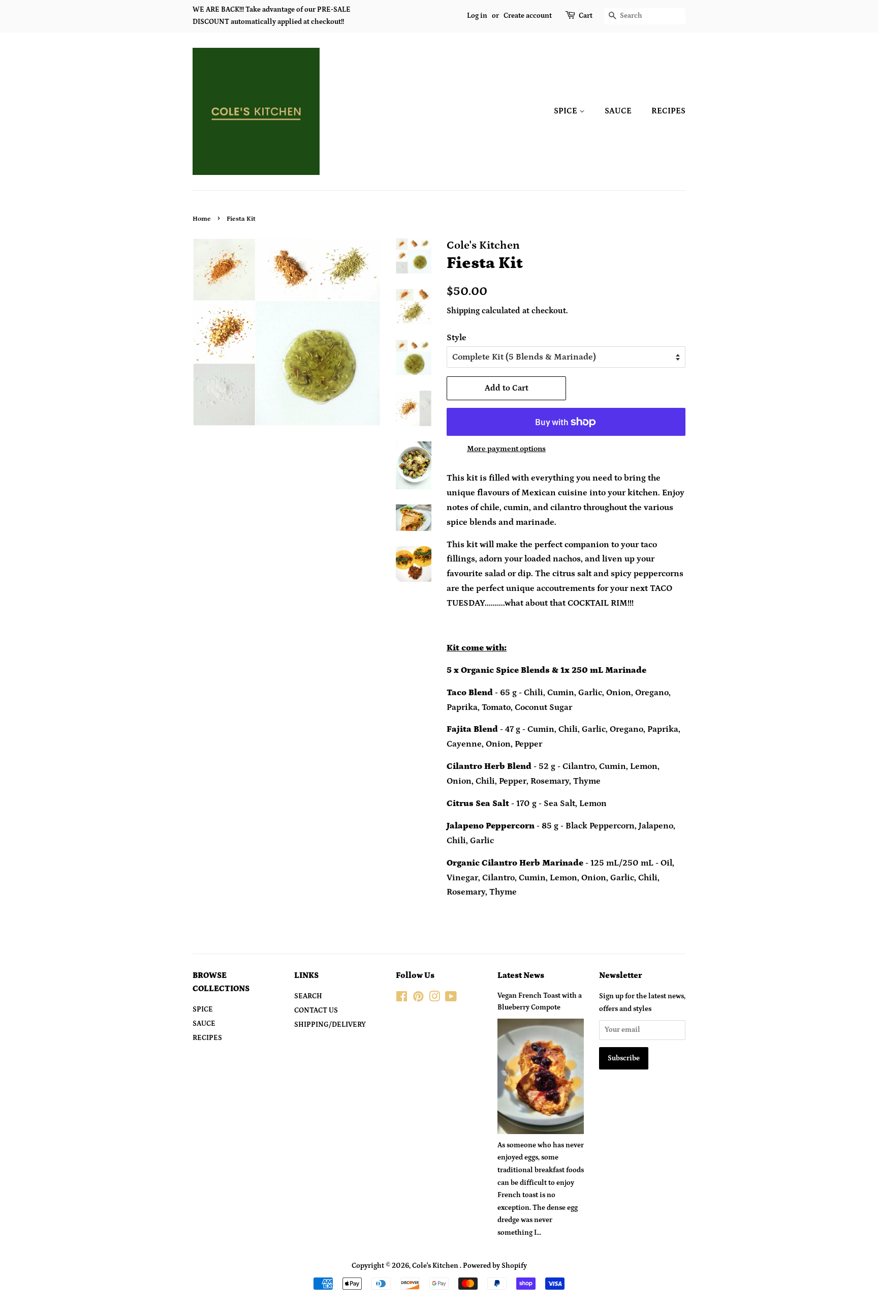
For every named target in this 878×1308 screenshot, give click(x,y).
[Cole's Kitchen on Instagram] (434, 999)
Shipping (463, 310)
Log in (477, 16)
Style (456, 338)
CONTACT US (316, 1010)
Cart (585, 16)
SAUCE (618, 110)
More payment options (506, 448)
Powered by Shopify (495, 1266)
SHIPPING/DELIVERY (330, 1025)
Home (202, 218)
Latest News (520, 975)
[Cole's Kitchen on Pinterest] (418, 999)
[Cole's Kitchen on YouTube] (451, 999)
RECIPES (668, 110)
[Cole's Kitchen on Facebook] (401, 999)
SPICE (566, 110)
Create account (528, 16)
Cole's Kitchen (436, 1266)
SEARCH (308, 996)
